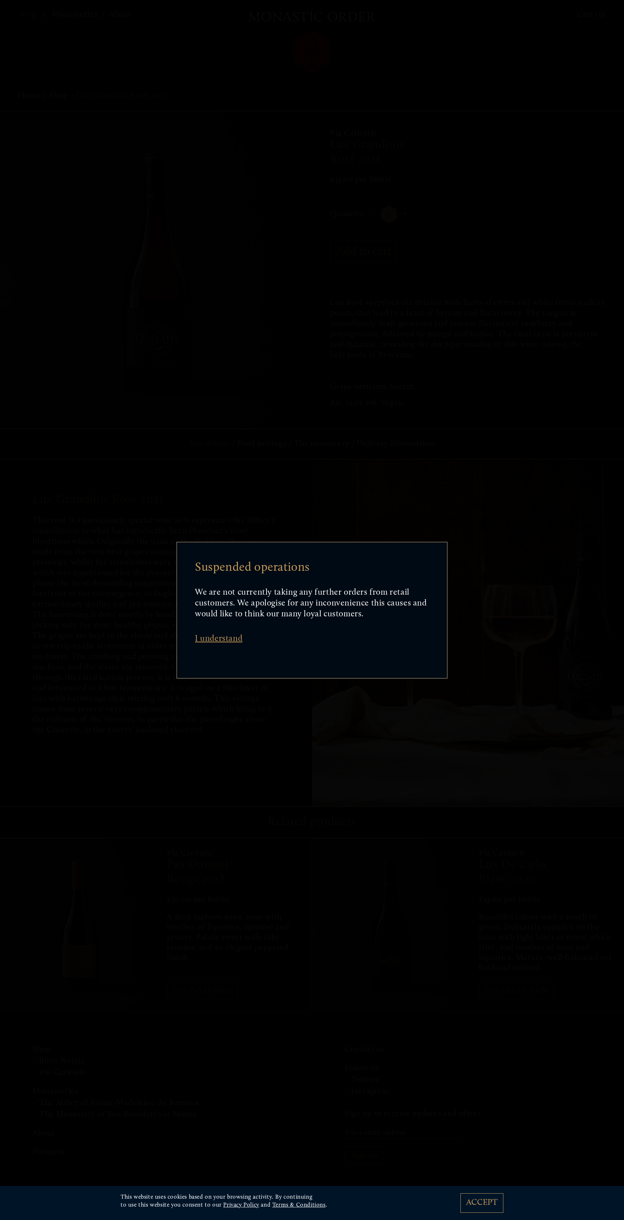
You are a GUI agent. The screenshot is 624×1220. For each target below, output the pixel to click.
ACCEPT (482, 1203)
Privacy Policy (241, 1205)
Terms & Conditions (299, 1205)
